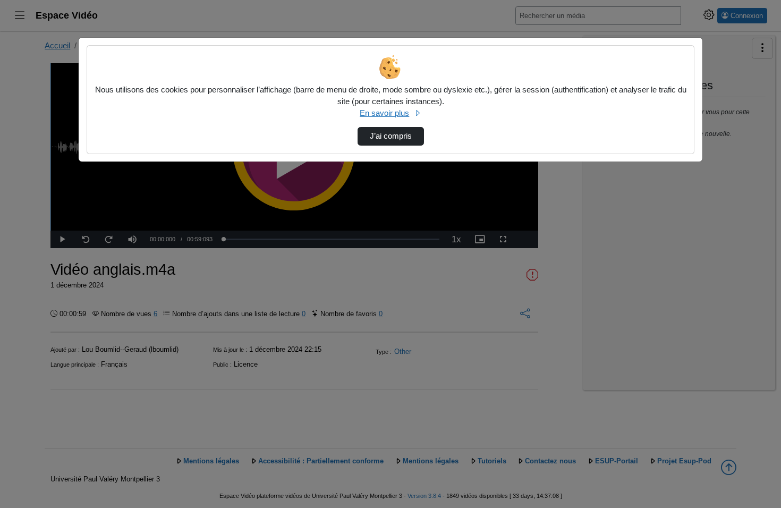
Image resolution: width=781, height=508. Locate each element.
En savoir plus (384, 113)
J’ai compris (391, 136)
